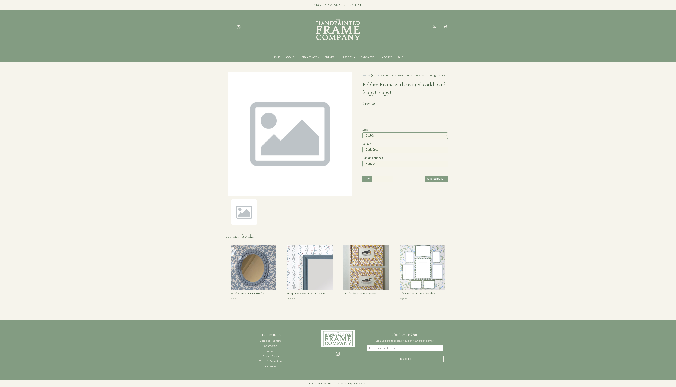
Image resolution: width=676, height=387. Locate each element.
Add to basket (436, 178)
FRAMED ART (310, 57)
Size (365, 129)
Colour (366, 143)
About (290, 57)
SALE (400, 57)
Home (276, 57)
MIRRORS (347, 57)
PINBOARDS (367, 57)
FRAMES (330, 57)
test (377, 75)
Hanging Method (372, 158)
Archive (387, 57)
